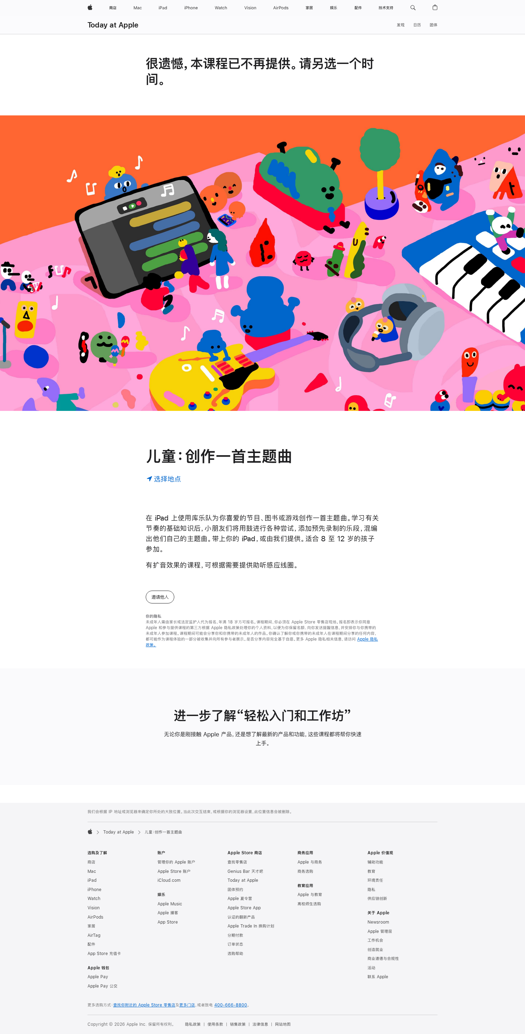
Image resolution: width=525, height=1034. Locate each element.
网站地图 (283, 1024)
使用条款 (215, 1024)
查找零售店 (237, 862)
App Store (168, 922)
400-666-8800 (230, 1005)
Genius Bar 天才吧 (245, 871)
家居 (91, 926)
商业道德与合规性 (383, 958)
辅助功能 (375, 862)
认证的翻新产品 (241, 917)
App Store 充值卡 (104, 953)
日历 (417, 25)
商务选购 (305, 871)
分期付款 (235, 935)
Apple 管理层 (380, 931)
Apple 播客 (168, 913)
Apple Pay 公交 (103, 986)
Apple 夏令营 (240, 898)
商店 (91, 862)
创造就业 (375, 950)
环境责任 (375, 880)
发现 (401, 25)
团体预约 (235, 890)
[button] (413, 8)
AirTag (94, 935)
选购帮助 (235, 953)
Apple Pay (98, 977)
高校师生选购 (309, 904)
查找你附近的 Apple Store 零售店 (144, 1005)
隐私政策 (193, 1024)
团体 (434, 25)
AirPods (95, 917)
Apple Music (170, 904)
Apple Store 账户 (174, 871)
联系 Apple (378, 977)
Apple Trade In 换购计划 (251, 926)
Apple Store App (244, 908)
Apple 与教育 (310, 895)
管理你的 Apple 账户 (176, 862)
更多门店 (187, 1005)
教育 (371, 871)
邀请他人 (160, 597)
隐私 (371, 890)
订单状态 (235, 944)
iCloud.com (169, 880)
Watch (94, 898)
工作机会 (375, 940)
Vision (94, 908)
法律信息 (260, 1024)
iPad (92, 880)
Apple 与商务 (310, 862)
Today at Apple (113, 25)
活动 (371, 968)
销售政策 (238, 1024)
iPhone (94, 890)
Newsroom (378, 922)
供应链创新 (377, 898)
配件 (91, 944)
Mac (92, 871)
